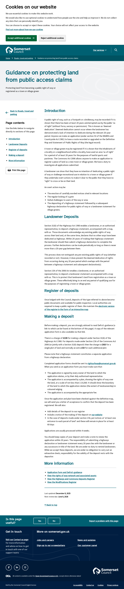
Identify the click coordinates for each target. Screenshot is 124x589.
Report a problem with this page (103, 520)
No (54, 520)
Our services (98, 50)
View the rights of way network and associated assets (71, 475)
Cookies (101, 585)
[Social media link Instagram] (25, 567)
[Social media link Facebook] (9, 567)
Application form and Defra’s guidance (64, 472)
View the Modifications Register (61, 482)
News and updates (87, 540)
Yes (39, 520)
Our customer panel (87, 545)
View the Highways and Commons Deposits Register (71, 478)
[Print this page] (16, 170)
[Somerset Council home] (18, 50)
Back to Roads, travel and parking (22, 113)
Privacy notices (112, 585)
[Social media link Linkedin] (17, 567)
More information (17, 160)
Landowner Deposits (18, 144)
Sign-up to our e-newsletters (51, 545)
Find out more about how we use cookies (24, 29)
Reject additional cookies (52, 38)
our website (97, 414)
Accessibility (78, 585)
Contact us (90, 585)
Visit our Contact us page (17, 539)
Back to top (51, 504)
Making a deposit (16, 155)
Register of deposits (18, 149)
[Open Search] (115, 49)
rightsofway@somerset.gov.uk (102, 363)
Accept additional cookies (19, 38)
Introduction (14, 138)
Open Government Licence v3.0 (46, 576)
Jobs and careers (45, 540)
